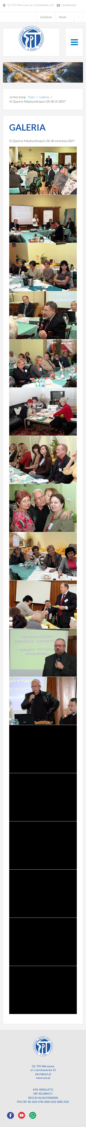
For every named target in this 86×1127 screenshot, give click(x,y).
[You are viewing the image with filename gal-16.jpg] (45, 508)
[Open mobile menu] (74, 42)
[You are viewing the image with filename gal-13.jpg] (45, 363)
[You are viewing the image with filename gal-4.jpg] (45, 749)
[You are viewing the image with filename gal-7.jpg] (45, 894)
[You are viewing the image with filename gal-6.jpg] (45, 845)
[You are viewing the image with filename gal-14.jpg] (45, 412)
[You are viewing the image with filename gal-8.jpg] (45, 942)
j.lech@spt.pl (43, 1074)
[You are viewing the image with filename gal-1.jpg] (45, 171)
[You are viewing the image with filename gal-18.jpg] (45, 604)
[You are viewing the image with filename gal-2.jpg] (45, 653)
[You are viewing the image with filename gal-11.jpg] (45, 267)
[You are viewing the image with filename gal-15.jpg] (45, 460)
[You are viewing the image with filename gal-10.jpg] (45, 219)
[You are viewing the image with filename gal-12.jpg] (45, 315)
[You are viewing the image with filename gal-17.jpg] (45, 556)
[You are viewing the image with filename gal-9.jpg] (45, 990)
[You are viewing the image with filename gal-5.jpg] (45, 797)
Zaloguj (78, 17)
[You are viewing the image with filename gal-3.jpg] (45, 701)
